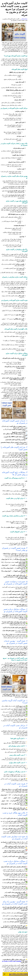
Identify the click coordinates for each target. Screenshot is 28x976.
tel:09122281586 (18, 974)
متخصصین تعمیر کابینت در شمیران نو (11, 961)
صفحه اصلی (24, 18)
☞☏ (15, 974)
